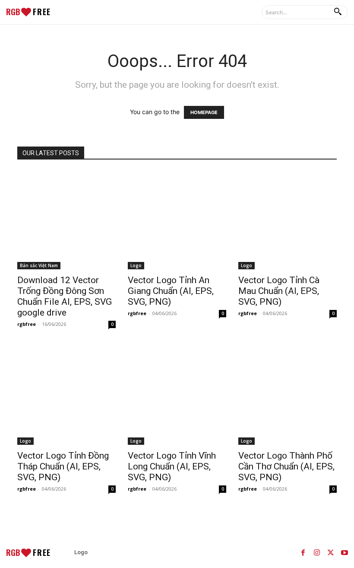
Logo (136, 265)
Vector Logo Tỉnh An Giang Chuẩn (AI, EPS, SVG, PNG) (171, 291)
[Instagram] (316, 552)
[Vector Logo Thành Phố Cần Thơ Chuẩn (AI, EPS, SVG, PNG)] (287, 395)
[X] (330, 552)
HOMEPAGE (204, 112)
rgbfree (26, 324)
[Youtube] (344, 552)
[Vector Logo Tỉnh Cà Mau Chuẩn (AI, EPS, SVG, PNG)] (287, 220)
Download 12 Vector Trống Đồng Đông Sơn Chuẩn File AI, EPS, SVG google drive (64, 296)
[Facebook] (303, 552)
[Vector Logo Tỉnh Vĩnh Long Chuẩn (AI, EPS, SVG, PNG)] (177, 395)
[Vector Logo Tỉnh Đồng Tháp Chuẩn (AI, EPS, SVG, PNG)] (66, 395)
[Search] (337, 12)
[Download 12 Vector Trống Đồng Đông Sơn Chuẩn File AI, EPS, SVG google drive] (66, 220)
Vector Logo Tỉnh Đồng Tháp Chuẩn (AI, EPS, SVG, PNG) (63, 466)
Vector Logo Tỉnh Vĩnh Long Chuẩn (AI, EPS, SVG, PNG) (172, 466)
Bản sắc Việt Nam (39, 265)
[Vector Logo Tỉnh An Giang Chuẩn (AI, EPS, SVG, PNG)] (177, 220)
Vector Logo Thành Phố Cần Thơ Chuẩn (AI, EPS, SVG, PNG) (286, 466)
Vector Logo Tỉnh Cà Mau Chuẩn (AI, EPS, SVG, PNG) (278, 291)
